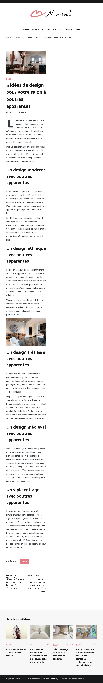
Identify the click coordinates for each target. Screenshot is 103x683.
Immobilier (46, 29)
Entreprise (68, 29)
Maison (34, 29)
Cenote (53, 679)
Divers (77, 29)
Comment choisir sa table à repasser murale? (16, 653)
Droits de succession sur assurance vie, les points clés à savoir (36, 584)
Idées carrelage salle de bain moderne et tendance (61, 654)
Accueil (26, 29)
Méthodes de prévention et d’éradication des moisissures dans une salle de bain (38, 656)
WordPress (82, 679)
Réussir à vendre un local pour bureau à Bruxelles (15, 582)
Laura (8, 112)
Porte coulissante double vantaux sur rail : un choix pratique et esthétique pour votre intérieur (85, 657)
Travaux (56, 29)
